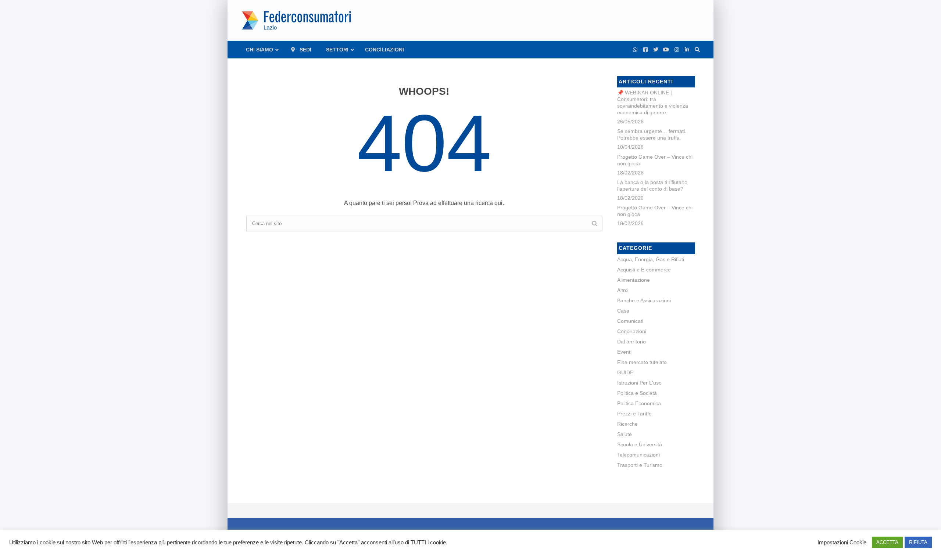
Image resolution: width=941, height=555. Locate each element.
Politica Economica (639, 403)
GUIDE (625, 372)
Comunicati (630, 321)
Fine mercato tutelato (642, 362)
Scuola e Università (639, 444)
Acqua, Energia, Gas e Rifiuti (650, 259)
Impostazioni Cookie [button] (841, 542)
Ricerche (627, 424)
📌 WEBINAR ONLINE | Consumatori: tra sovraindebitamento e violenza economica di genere (652, 102)
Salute (624, 434)
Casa (623, 311)
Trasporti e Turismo (639, 465)
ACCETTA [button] (887, 542)
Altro (622, 290)
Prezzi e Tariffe (634, 414)
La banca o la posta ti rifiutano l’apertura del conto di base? (652, 185)
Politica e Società (637, 393)
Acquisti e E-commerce (644, 270)
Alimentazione (633, 280)
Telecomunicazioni (638, 455)
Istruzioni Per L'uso (639, 383)
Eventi (624, 352)
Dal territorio (631, 342)
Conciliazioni (631, 331)
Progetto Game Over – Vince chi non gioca (655, 160)
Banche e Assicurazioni (644, 300)
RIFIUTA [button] (918, 542)
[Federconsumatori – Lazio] (297, 20)
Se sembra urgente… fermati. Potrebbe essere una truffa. (651, 134)
